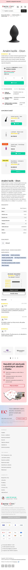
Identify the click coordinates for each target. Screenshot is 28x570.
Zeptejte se (4, 444)
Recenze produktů (5, 437)
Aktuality (3, 480)
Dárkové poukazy (5, 447)
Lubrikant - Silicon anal (17, 131)
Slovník (3, 440)
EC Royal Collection (20, 257)
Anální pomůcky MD (7, 257)
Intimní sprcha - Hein (16, 116)
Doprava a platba (5, 460)
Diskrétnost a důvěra (6, 465)
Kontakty (3, 485)
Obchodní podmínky (6, 467)
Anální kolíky (4, 16)
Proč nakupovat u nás (6, 455)
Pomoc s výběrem (5, 435)
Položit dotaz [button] (14, 293)
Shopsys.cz (15, 561)
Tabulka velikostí (5, 442)
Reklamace (3, 469)
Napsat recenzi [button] (14, 290)
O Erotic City (4, 487)
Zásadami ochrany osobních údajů (18, 421)
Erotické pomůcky (7, 260)
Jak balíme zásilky (5, 457)
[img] (4, 303)
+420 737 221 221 (11, 497)
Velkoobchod (4, 492)
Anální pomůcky (15, 255)
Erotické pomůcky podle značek (11, 262)
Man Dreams (5, 265)
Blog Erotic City (5, 477)
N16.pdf (8, 243)
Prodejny (3, 482)
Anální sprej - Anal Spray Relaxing (17, 145)
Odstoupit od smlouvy (14, 517)
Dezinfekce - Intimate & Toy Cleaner (17, 162)
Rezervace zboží (5, 462)
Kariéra (3, 490)
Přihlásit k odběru (21, 418)
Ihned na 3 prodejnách (9, 72)
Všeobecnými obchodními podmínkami (18, 559)
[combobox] (10, 10)
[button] (4, 54)
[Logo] (8, 7)
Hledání (3, 432)
